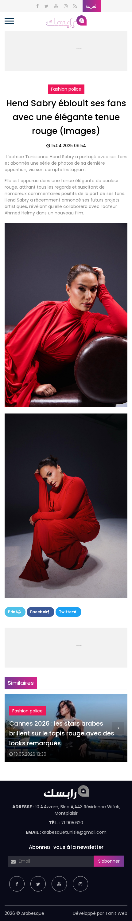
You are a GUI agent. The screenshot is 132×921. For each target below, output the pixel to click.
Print (12, 611)
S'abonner (109, 861)
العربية (92, 6)
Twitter (66, 611)
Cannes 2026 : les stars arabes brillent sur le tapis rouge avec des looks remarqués (61, 733)
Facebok (38, 611)
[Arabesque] (66, 21)
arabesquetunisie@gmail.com (74, 832)
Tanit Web (116, 913)
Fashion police (66, 89)
